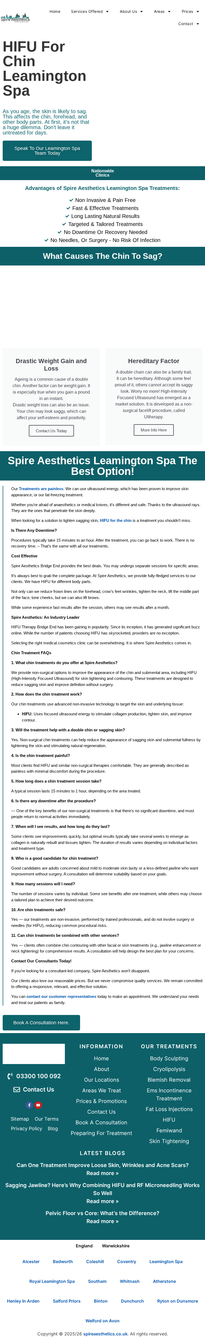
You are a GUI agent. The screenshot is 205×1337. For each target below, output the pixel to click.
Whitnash (130, 1281)
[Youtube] (38, 1105)
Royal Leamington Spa (52, 1281)
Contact (185, 23)
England (84, 1245)
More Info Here (154, 430)
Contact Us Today (51, 431)
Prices (187, 11)
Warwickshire (115, 1245)
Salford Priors (67, 1301)
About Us (128, 11)
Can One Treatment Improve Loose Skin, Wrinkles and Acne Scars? (103, 1165)
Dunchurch (132, 1301)
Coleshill (95, 1261)
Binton (101, 1301)
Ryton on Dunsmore (177, 1301)
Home (55, 11)
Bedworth (63, 1261)
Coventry (126, 1261)
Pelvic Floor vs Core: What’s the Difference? (102, 1213)
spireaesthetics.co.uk (105, 1333)
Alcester (31, 1261)
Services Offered (87, 11)
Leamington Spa (166, 1261)
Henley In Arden (23, 1301)
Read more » (102, 1173)
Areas (159, 11)
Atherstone (164, 1281)
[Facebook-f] (29, 1105)
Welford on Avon (102, 1320)
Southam (97, 1281)
